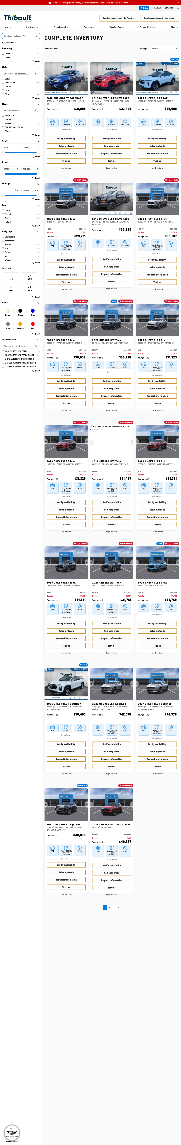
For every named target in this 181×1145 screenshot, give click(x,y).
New (6, 27)
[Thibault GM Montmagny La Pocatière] (17, 17)
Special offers (116, 27)
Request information (66, 153)
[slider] (3, 152)
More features (67, 129)
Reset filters (10, 42)
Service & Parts (146, 27)
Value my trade (66, 146)
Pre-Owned (31, 27)
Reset (37, 61)
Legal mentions (66, 168)
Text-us (66, 160)
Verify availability (66, 138)
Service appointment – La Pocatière (119, 18)
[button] (46, 78)
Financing (88, 27)
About (173, 27)
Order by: (143, 48)
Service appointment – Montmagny (159, 18)
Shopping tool (60, 27)
